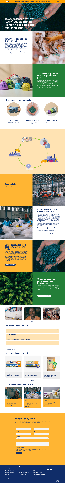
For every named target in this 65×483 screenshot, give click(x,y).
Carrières (6, 476)
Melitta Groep (7, 474)
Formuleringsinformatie (22, 474)
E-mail (17, 431)
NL (57, 1)
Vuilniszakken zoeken (22, 470)
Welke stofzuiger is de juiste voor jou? (38, 472)
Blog (39, 1)
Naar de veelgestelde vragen (11, 349)
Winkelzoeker (48, 1)
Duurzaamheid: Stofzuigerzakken (10, 470)
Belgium (8, 478)
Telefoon (35, 431)
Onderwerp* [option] (19, 438)
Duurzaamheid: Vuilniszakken (9, 472)
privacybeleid (29, 450)
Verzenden (19, 453)
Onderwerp (18, 436)
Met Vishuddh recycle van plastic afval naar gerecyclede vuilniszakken (32, 403)
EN (58, 1)
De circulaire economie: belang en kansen (39, 474)
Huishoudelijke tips (17, 1)
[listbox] (32, 438)
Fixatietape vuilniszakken (36, 470)
